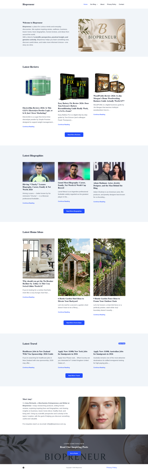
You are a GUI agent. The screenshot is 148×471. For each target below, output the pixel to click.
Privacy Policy (111, 4)
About (102, 4)
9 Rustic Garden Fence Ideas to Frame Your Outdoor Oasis (106, 300)
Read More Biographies (74, 211)
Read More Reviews (74, 134)
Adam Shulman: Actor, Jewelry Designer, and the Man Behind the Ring (107, 185)
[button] (97, 4)
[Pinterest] (23, 468)
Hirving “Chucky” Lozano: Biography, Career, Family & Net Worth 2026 (37, 187)
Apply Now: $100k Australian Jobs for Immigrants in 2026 (108, 352)
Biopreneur (28, 4)
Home (85, 4)
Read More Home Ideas (74, 323)
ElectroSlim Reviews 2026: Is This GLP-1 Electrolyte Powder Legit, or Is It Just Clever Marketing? (38, 110)
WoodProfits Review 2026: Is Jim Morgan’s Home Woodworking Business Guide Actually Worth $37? (109, 98)
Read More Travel (74, 375)
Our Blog (93, 4)
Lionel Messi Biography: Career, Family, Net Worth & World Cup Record (72, 185)
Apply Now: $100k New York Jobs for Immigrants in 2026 (72, 352)
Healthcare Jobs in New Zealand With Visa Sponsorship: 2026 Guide (38, 352)
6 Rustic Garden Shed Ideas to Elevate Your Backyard (71, 300)
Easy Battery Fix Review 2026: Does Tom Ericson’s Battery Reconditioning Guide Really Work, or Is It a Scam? (73, 107)
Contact (121, 4)
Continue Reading (28, 126)
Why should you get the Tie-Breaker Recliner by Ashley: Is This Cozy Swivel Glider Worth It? (38, 284)
